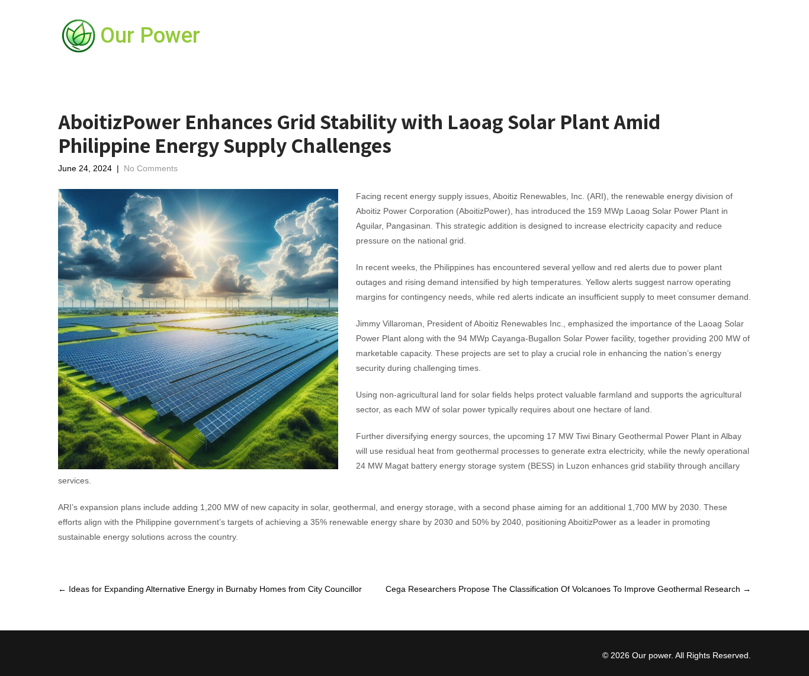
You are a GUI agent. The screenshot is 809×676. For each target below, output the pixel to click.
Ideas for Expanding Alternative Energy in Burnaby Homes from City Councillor (210, 589)
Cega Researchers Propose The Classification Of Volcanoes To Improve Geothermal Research (568, 589)
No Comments (151, 168)
